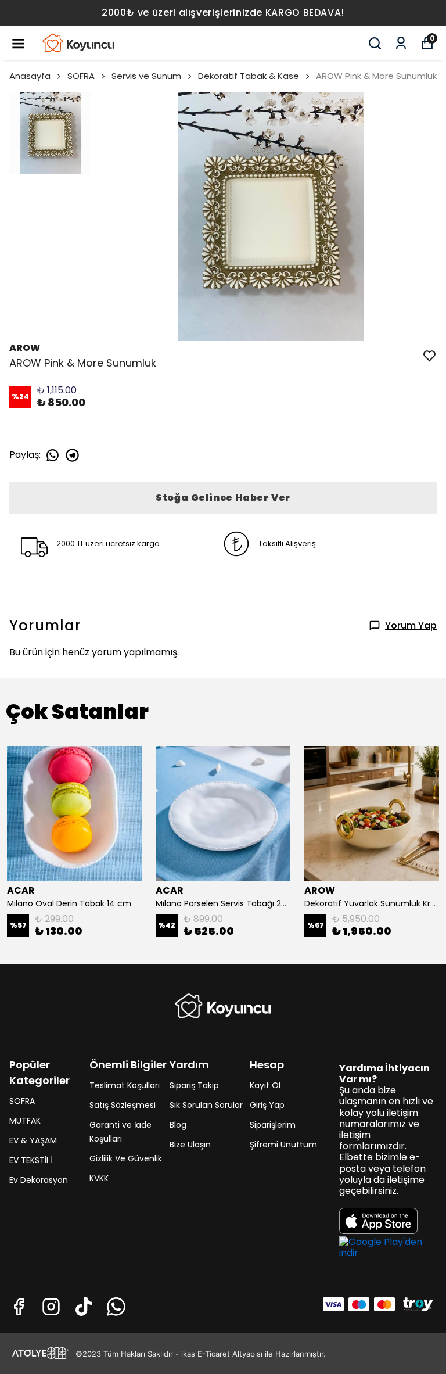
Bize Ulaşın (190, 1144)
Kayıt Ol (265, 1085)
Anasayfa (30, 76)
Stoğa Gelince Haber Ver (223, 497)
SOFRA (81, 76)
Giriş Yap (267, 1105)
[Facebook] (18, 1306)
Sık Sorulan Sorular (206, 1105)
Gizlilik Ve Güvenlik (125, 1158)
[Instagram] (51, 1306)
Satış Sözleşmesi (122, 1105)
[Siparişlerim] (401, 43)
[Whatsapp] (116, 1306)
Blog (178, 1125)
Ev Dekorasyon (38, 1180)
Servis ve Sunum (146, 76)
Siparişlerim (273, 1125)
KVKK (99, 1178)
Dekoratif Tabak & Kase (248, 76)
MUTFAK (25, 1121)
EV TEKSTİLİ (30, 1160)
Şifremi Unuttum (283, 1144)
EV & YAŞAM (33, 1140)
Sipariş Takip (194, 1085)
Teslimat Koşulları (124, 1085)
